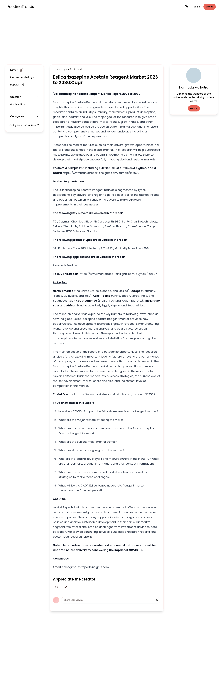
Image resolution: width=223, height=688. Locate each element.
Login (197, 6)
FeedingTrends (20, 6)
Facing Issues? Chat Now (23, 125)
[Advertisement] (111, 38)
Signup (209, 6)
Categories (17, 116)
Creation (15, 97)
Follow (193, 108)
